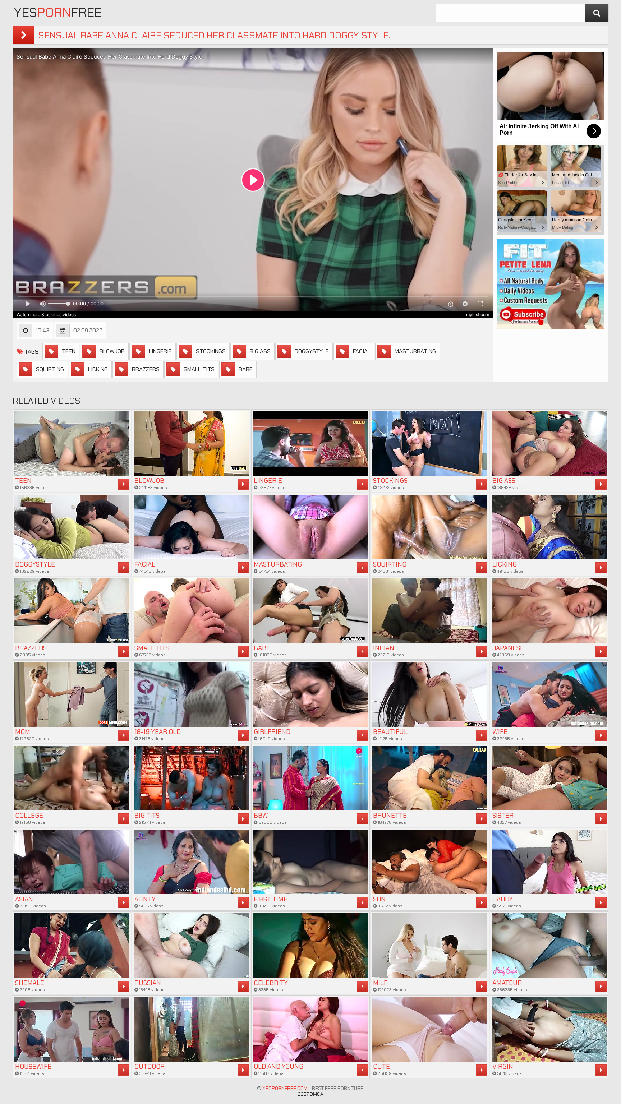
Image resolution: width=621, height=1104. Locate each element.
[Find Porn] (596, 13)
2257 (303, 1094)
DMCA (316, 1094)
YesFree (58, 12)
